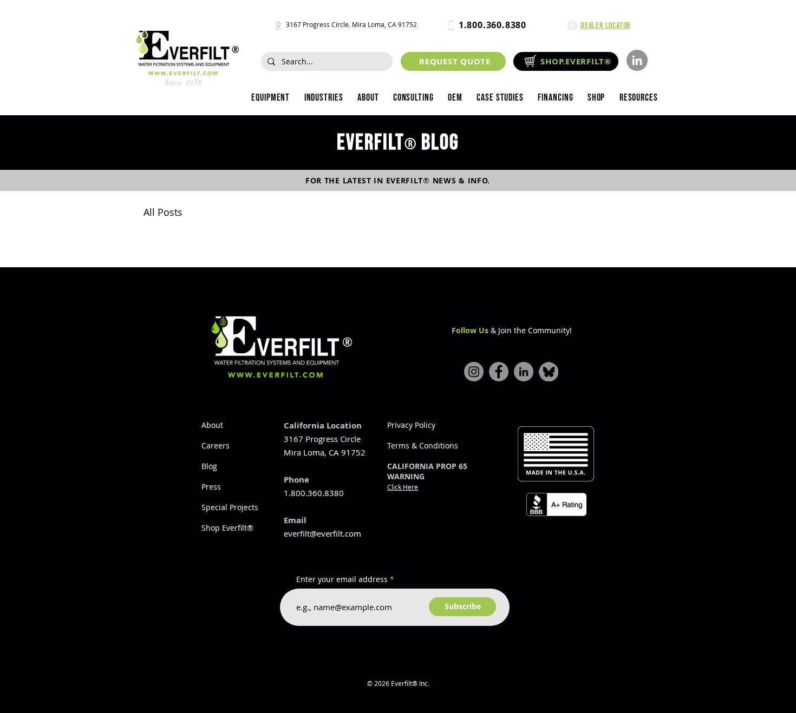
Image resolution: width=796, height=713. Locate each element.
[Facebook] (498, 371)
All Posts (162, 212)
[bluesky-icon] (548, 371)
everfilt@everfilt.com (322, 533)
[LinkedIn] (637, 60)
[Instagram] (474, 371)
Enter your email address (342, 579)
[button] (323, 98)
